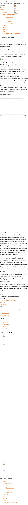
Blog (4, 27)
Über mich (6, 25)
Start (5, 12)
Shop (4, 31)
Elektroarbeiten (10, 19)
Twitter (7, 300)
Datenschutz (6, 324)
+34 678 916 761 (5, 313)
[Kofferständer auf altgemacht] (6, 340)
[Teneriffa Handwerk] (4, 9)
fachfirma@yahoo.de (4, 315)
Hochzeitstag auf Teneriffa (12, 33)
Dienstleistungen (9, 14)
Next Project (3, 304)
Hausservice (9, 23)
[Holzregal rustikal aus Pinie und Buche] (6, 468)
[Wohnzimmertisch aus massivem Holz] (6, 475)
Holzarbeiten (9, 17)
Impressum (5, 322)
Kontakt (5, 29)
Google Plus (12, 300)
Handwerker (9, 21)
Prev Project (3, 302)
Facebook (2, 300)
